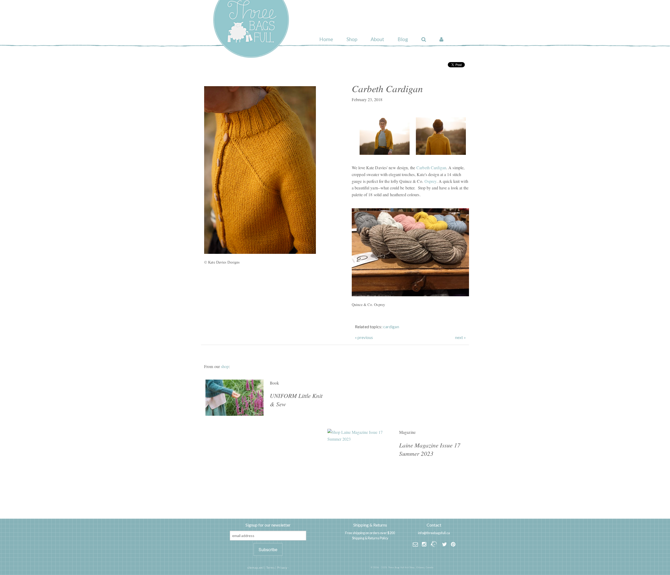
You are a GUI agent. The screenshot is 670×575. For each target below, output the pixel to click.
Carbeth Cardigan (431, 167)
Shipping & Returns (370, 524)
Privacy (282, 567)
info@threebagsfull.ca (434, 533)
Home (326, 39)
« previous (364, 337)
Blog (403, 39)
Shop (352, 39)
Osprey (431, 181)
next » (460, 337)
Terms (270, 567)
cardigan (391, 326)
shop (225, 366)
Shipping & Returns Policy (370, 538)
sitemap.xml (255, 567)
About (377, 39)
